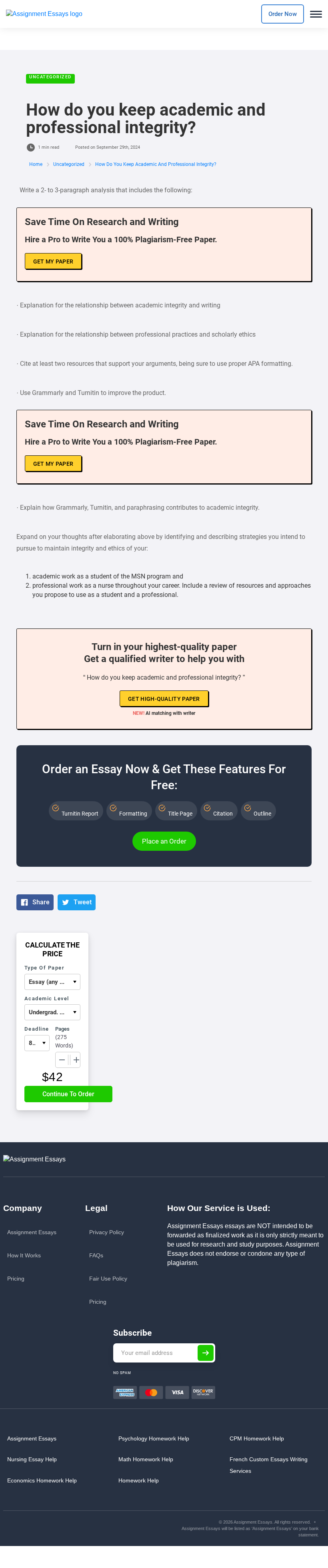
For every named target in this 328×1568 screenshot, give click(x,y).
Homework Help (138, 1480)
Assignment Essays (31, 1232)
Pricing (15, 1278)
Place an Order (164, 841)
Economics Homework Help (42, 1480)
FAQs (96, 1255)
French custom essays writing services (269, 1465)
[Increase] (76, 1059)
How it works (24, 1255)
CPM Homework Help (257, 1438)
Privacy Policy (106, 1232)
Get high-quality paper (164, 699)
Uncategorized (50, 77)
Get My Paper (53, 261)
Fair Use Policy (108, 1278)
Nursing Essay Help (32, 1459)
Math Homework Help (145, 1459)
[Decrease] (62, 1059)
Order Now (282, 14)
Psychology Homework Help (153, 1438)
